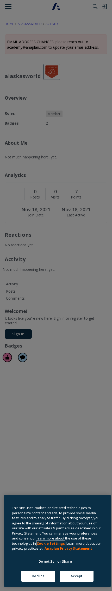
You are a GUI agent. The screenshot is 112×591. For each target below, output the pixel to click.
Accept (76, 576)
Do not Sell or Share (55, 561)
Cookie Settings (51, 543)
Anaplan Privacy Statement (68, 548)
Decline (38, 576)
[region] (57, 541)
